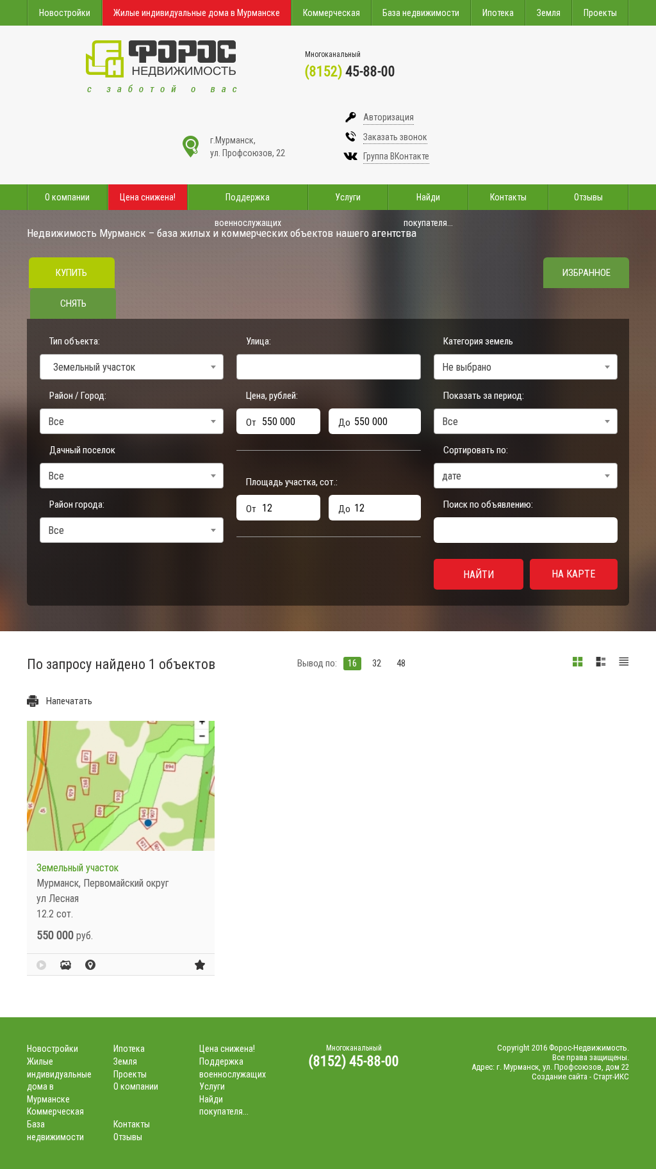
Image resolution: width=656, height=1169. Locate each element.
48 (401, 663)
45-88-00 (350, 71)
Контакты (508, 197)
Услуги (348, 197)
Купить (71, 272)
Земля (549, 13)
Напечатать (69, 701)
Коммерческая (331, 13)
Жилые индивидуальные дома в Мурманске (196, 13)
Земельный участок (78, 868)
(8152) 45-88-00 (354, 1061)
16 (352, 663)
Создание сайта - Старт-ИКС (580, 1076)
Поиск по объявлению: (488, 504)
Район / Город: (77, 395)
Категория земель (478, 341)
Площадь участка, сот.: (292, 482)
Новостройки (64, 13)
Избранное (586, 272)
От (251, 422)
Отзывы (588, 197)
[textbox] (244, 365)
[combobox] (132, 367)
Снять (73, 303)
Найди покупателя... (428, 201)
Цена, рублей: (272, 395)
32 (376, 663)
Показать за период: (483, 395)
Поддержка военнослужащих (248, 201)
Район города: (76, 504)
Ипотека (498, 13)
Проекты (600, 13)
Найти (478, 574)
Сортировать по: (475, 450)
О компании (67, 197)
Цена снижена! (148, 197)
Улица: (258, 341)
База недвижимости (420, 13)
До (344, 422)
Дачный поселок (82, 450)
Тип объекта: (74, 341)
